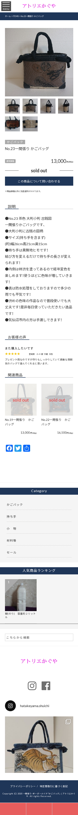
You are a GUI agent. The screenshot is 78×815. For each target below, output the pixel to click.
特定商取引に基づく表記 (54, 786)
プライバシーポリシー (23, 786)
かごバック (15, 142)
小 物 (11, 528)
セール (11, 552)
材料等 (11, 540)
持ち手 (11, 516)
